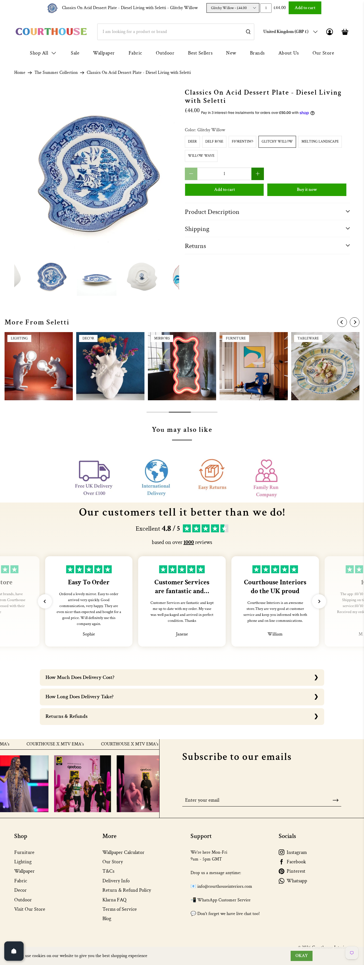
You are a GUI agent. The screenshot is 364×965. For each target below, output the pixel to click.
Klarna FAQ (114, 900)
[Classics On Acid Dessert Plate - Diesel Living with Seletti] (96, 171)
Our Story (112, 861)
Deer (192, 141)
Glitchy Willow (277, 141)
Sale (75, 53)
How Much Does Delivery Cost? (80, 677)
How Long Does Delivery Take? (79, 696)
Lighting (23, 861)
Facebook (296, 861)
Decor (20, 890)
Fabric (135, 53)
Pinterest (296, 871)
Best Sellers (200, 53)
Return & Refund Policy (126, 890)
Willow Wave (201, 155)
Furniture (24, 852)
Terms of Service (119, 909)
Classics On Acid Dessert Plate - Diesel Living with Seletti (130, 8)
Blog (106, 918)
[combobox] (176, 32)
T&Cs (108, 871)
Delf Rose (214, 141)
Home (19, 72)
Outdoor (165, 53)
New (231, 53)
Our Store (323, 53)
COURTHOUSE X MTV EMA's (34, 744)
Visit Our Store (29, 909)
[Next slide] (354, 322)
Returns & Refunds (67, 716)
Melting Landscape (320, 141)
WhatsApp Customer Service (224, 900)
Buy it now (307, 190)
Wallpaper (104, 53)
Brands (257, 53)
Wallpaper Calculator (123, 852)
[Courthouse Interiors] (51, 31)
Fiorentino (242, 141)
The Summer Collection (56, 72)
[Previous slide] (342, 322)
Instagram (297, 852)
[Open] (14, 951)
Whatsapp (297, 881)
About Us (288, 53)
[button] (45, 601)
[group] (39, 366)
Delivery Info (116, 881)
